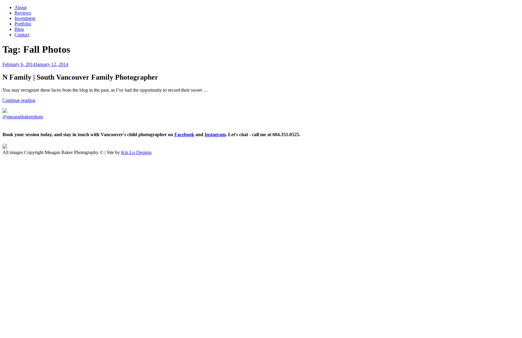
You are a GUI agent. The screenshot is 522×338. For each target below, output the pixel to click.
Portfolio (22, 23)
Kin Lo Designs (136, 152)
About (20, 7)
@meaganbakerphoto (22, 116)
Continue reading (18, 100)
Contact (21, 34)
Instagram (215, 134)
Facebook (184, 134)
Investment (24, 18)
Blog (19, 29)
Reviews (22, 12)
